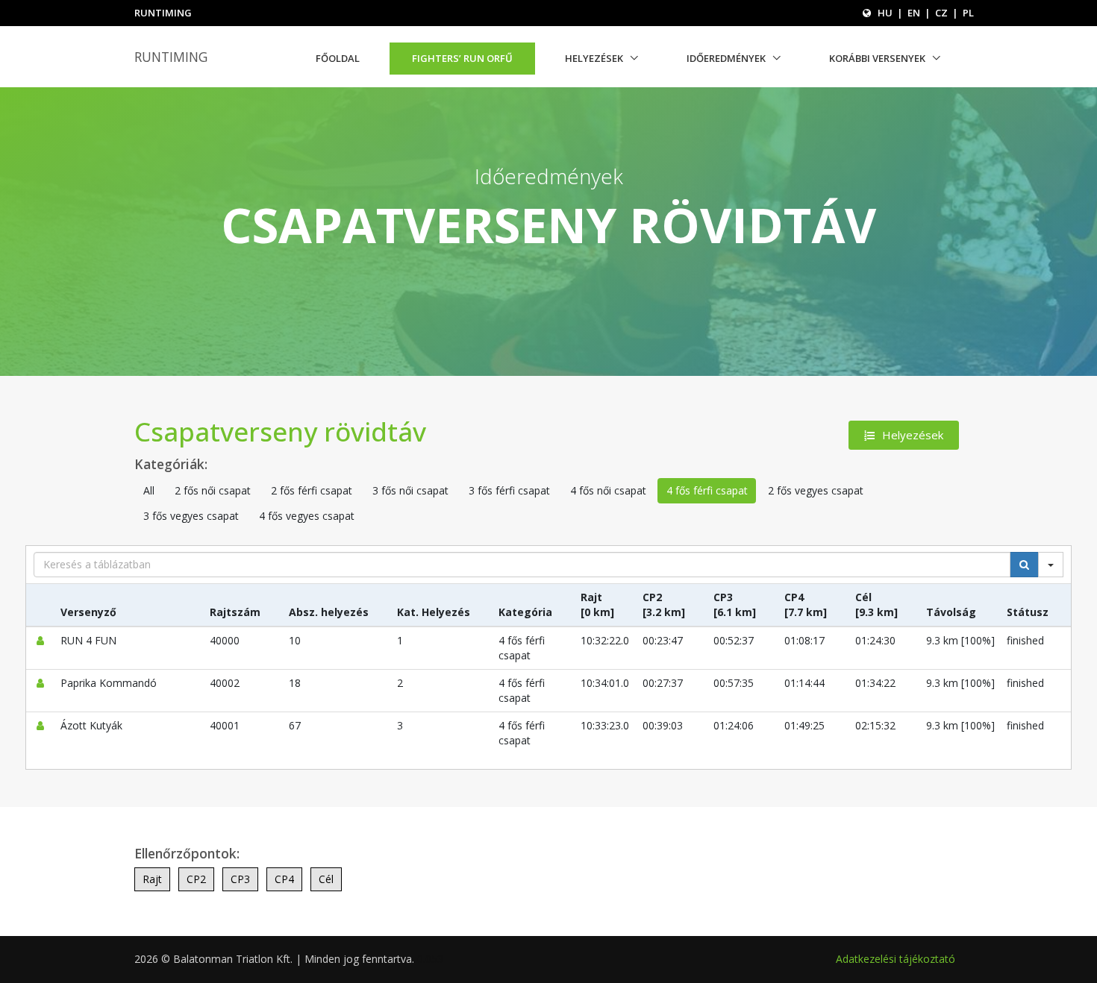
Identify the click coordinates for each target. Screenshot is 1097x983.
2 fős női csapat (213, 490)
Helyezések (594, 58)
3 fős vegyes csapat (191, 516)
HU (885, 12)
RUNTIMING (170, 57)
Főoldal (338, 58)
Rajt (152, 879)
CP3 (240, 879)
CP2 (196, 879)
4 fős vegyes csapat (306, 516)
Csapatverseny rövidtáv (280, 431)
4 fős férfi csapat (707, 490)
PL (968, 12)
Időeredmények (726, 58)
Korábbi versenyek (877, 58)
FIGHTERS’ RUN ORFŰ (462, 58)
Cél (326, 879)
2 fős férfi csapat (311, 490)
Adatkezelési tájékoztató (895, 959)
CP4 (284, 879)
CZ (941, 12)
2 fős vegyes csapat (815, 490)
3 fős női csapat (410, 490)
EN (913, 12)
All (148, 490)
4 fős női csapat (608, 490)
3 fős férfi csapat (509, 490)
